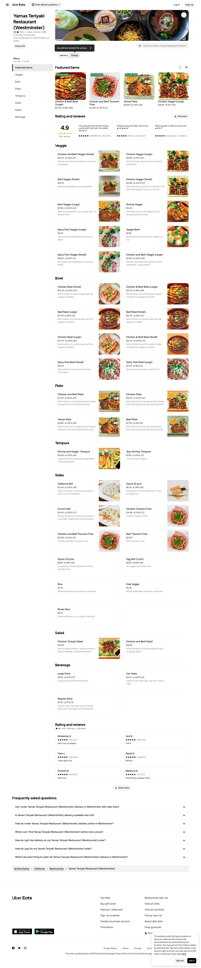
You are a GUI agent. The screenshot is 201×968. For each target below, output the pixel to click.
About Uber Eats (154, 921)
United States (21, 868)
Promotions (106, 927)
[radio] (63, 55)
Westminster (56, 868)
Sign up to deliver (110, 915)
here (184, 954)
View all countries (154, 909)
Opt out (180, 960)
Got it (192, 960)
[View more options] (183, 15)
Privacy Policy (110, 948)
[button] (100, 807)
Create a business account (115, 921)
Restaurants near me (156, 897)
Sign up (189, 5)
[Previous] (180, 67)
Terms (126, 948)
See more (182, 116)
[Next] (186, 67)
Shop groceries (153, 927)
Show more (123, 788)
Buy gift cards (108, 903)
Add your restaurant (111, 909)
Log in (177, 5)
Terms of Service (140, 953)
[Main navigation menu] (7, 4)
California (39, 868)
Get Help (105, 897)
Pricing (137, 948)
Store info (20, 46)
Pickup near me (153, 915)
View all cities (152, 903)
